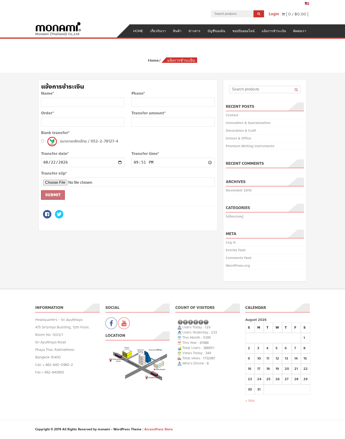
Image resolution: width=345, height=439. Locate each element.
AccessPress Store (158, 429)
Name (47, 93)
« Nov (250, 400)
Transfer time (145, 154)
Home (138, 31)
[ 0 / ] (296, 14)
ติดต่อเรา (299, 31)
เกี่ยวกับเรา (158, 31)
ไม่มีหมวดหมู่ (234, 216)
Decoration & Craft (241, 130)
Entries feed (235, 250)
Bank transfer (55, 133)
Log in (231, 242)
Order (47, 113)
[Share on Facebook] (47, 217)
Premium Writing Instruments (250, 146)
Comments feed (238, 257)
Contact (232, 115)
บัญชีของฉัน (216, 31)
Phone (138, 93)
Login (274, 14)
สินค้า (177, 31)
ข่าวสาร (194, 31)
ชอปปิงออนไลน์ (243, 31)
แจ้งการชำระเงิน (274, 31)
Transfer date (55, 154)
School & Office (238, 138)
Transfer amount (148, 113)
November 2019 (238, 190)
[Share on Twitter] (59, 217)
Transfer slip (54, 173)
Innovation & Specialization (248, 122)
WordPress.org (238, 265)
